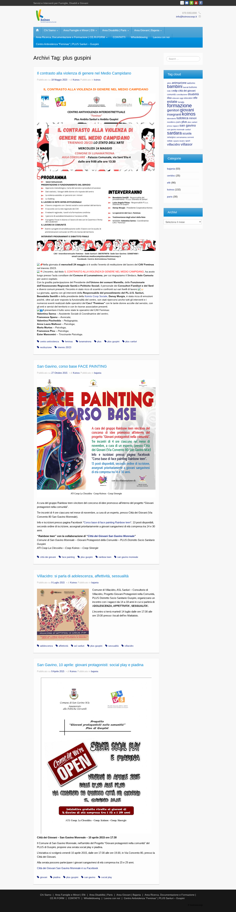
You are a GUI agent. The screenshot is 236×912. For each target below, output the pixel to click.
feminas (69, 341)
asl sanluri (79, 646)
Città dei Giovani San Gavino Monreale (111, 536)
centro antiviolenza (49, 341)
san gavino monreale (127, 557)
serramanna (181, 137)
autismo (191, 83)
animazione (179, 82)
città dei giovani (48, 557)
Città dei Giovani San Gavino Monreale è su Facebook (67, 868)
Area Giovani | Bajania (147, 30)
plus (99, 341)
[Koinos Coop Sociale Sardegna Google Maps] (191, 3)
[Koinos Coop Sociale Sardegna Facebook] (201, 3)
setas (170, 140)
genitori (173, 110)
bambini (174, 86)
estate (172, 101)
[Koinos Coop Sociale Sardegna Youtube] (196, 3)
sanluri (188, 129)
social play (106, 877)
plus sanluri (131, 341)
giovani (43, 877)
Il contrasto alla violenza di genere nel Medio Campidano (84, 73)
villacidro (129, 646)
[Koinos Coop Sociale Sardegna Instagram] (182, 3)
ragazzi (176, 126)
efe (195, 97)
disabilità (193, 94)
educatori (188, 98)
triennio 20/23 (64, 347)
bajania (97, 373)
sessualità (113, 646)
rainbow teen (105, 557)
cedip (174, 90)
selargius (171, 137)
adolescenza (46, 646)
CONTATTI (119, 37)
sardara (174, 133)
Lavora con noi (161, 37)
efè (169, 182)
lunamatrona (85, 341)
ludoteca (182, 118)
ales (169, 83)
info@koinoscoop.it (186, 16)
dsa (169, 97)
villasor (186, 144)
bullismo (193, 87)
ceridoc (171, 175)
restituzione (46, 347)
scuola (186, 133)
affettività (63, 646)
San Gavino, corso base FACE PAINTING (72, 366)
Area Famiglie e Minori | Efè (79, 30)
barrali (185, 87)
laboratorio (171, 118)
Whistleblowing (139, 37)
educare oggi (177, 98)
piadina (56, 877)
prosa (169, 126)
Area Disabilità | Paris (114, 30)
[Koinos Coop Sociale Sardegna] (81, 15)
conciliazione (181, 94)
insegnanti (174, 114)
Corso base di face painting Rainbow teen (107, 522)
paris (178, 122)
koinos (97, 80)
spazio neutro (179, 141)
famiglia (181, 102)
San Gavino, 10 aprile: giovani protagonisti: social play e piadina (90, 665)
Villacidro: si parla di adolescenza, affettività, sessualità (83, 576)
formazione (179, 105)
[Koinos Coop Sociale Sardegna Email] (187, 3)
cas (169, 90)
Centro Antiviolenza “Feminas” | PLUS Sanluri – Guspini (67, 44)
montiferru (171, 122)
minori (193, 118)
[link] (96, 296)
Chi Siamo (50, 30)
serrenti (190, 137)
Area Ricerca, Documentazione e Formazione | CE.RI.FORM (71, 37)
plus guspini (113, 341)
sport (187, 141)
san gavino (89, 877)
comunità (171, 94)
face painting (68, 557)
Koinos (76, 80)
